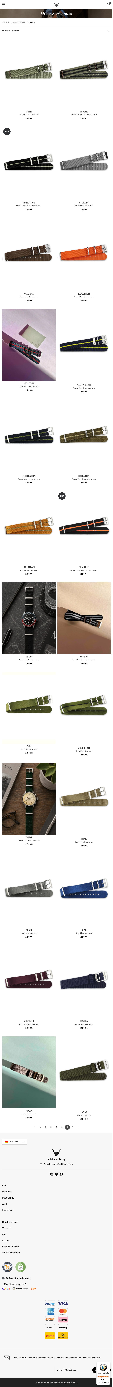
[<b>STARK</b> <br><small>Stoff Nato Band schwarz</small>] (29, 618)
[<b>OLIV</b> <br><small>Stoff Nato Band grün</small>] (29, 708)
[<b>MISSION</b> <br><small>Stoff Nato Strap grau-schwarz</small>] (84, 618)
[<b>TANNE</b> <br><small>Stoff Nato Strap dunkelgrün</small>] (29, 799)
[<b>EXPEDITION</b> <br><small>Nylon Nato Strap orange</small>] (84, 254)
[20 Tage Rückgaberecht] (3, 1278)
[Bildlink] (7, 1266)
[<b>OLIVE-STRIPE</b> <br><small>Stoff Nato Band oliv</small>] (84, 708)
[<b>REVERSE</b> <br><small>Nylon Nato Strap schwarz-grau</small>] (84, 72)
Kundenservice (10, 1222)
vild (4, 1185)
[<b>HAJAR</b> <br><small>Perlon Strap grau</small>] (29, 1072)
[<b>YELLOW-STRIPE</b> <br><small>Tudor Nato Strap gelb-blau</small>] (84, 345)
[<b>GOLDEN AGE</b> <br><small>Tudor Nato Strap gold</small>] (29, 527)
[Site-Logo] (56, 4)
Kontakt (6, 1240)
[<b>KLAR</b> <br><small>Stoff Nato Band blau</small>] (84, 890)
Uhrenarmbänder (19, 22)
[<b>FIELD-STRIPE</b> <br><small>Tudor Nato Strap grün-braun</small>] (84, 436)
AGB (4, 1204)
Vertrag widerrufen (11, 1252)
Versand (6, 1228)
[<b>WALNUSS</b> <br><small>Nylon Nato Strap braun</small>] (29, 254)
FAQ (4, 1234)
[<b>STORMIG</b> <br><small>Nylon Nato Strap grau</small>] (84, 163)
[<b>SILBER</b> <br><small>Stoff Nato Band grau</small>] (29, 890)
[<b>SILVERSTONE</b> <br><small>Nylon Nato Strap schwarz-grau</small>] (29, 163)
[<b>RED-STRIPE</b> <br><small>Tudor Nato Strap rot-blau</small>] (29, 345)
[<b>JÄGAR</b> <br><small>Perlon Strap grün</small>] (84, 1073)
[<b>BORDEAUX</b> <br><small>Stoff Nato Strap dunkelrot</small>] (29, 981)
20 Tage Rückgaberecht (18, 1278)
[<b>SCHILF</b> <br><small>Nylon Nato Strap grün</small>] (29, 72)
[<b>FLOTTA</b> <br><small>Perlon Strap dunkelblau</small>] (84, 981)
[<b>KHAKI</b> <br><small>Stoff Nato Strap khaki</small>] (84, 799)
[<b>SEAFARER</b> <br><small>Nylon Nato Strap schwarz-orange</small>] (84, 527)
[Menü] (108, 1364)
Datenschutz (8, 1197)
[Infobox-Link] (56, 1357)
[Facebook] (61, 1174)
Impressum (7, 1210)
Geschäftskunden (10, 1246)
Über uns (6, 1191)
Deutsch (13, 1141)
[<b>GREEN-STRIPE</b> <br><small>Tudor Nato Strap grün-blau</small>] (29, 436)
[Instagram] (51, 1174)
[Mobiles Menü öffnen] (4, 4)
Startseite (6, 22)
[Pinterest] (56, 1174)
